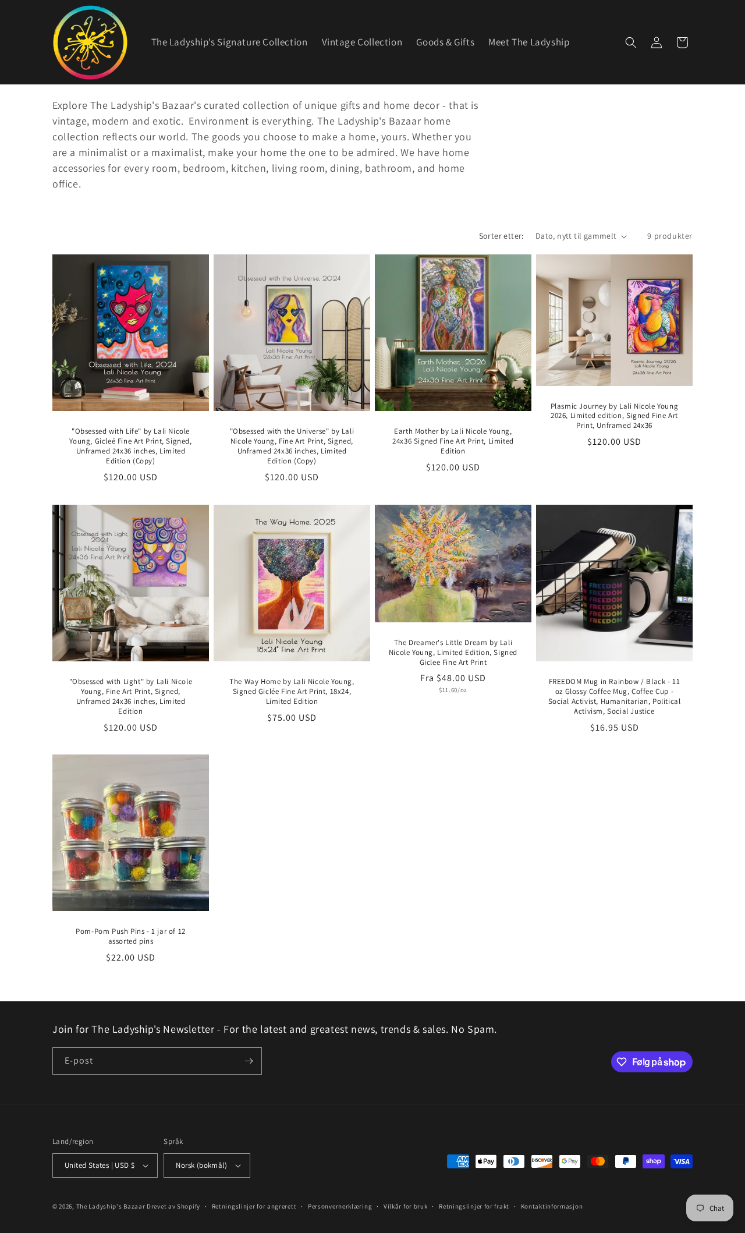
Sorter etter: (501, 236)
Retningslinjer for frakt (474, 1206)
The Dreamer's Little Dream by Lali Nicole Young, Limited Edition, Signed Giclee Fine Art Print (453, 652)
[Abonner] (248, 1061)
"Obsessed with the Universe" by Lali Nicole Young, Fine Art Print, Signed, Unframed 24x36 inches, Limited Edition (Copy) (292, 446)
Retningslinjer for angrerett (254, 1206)
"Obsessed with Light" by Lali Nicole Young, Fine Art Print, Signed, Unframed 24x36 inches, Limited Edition (131, 696)
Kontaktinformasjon (552, 1206)
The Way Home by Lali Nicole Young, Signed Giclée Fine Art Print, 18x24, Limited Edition (291, 691)
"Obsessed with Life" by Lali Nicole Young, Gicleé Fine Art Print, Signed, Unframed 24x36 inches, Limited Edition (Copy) (130, 446)
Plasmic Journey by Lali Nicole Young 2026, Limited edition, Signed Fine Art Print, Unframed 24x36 (615, 416)
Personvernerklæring (340, 1206)
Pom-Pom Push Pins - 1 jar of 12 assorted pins (131, 936)
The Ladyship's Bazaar (111, 1206)
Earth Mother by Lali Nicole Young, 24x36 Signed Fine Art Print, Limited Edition (453, 441)
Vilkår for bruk (406, 1206)
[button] (631, 42)
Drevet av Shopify (173, 1206)
